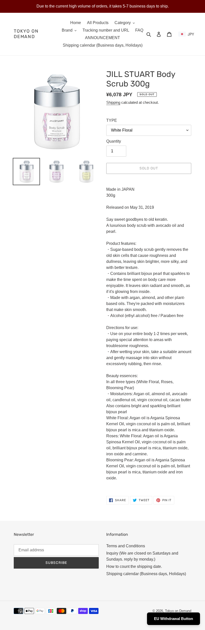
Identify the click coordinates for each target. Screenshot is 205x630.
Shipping (113, 102)
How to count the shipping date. (134, 566)
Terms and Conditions (125, 546)
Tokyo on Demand (26, 34)
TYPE (111, 120)
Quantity (113, 141)
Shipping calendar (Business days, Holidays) (146, 574)
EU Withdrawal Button (173, 618)
